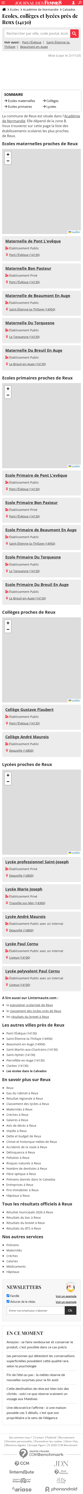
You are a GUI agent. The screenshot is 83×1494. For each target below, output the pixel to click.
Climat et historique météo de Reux (31, 1142)
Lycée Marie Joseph (23, 889)
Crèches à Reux (17, 1115)
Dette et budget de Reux (23, 1136)
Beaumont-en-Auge (34, 47)
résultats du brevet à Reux (30, 1017)
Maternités (14, 1250)
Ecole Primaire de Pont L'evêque (36, 475)
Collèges (52, 101)
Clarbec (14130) (17, 1066)
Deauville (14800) (21, 750)
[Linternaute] (22, 1472)
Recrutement (66, 1437)
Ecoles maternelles (21, 101)
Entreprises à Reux (19, 1185)
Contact (39, 1437)
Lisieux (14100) (19, 957)
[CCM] (22, 1463)
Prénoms (12, 1245)
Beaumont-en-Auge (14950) (25, 1044)
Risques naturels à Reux (23, 1163)
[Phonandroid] (61, 1489)
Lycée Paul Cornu (21, 943)
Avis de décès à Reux (21, 1125)
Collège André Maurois (27, 736)
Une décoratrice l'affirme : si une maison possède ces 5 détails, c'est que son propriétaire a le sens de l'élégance (36, 1413)
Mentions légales (16, 1445)
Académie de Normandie (41, 9)
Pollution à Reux (17, 1158)
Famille (14, 1296)
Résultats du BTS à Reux (23, 1228)
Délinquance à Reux (20, 1152)
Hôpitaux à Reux (18, 1196)
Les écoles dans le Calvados (26, 1071)
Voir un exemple (66, 1296)
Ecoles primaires (20, 106)
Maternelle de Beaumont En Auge (37, 295)
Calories (12, 1261)
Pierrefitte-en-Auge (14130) (25, 1060)
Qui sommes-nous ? (20, 1437)
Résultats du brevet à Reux (25, 1223)
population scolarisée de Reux (31, 1005)
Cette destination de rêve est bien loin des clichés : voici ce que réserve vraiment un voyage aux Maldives (38, 1394)
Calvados (69, 9)
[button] (8, 154)
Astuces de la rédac (22, 1301)
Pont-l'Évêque (32, 42)
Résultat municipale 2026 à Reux (29, 1212)
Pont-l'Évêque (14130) (24, 255)
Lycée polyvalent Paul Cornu (32, 971)
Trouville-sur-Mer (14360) (27, 903)
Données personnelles (19, 1441)
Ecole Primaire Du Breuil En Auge (37, 584)
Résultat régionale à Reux (24, 1098)
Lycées (51, 106)
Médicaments (16, 1266)
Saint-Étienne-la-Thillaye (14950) (32, 309)
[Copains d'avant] (22, 1480)
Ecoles (14, 9)
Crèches (12, 1256)
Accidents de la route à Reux (26, 1147)
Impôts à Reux (16, 1131)
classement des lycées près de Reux (35, 1011)
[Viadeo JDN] (61, 1480)
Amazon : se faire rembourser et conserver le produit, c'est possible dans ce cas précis (40, 1344)
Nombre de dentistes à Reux (26, 1168)
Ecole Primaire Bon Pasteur (31, 502)
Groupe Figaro (37, 1445)
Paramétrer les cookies (48, 1441)
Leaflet (75, 232)
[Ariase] (22, 1489)
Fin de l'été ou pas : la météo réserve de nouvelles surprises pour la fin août (36, 1377)
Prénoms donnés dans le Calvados (30, 1179)
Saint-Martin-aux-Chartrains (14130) (32, 1049)
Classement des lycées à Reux (27, 1104)
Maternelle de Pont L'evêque (33, 241)
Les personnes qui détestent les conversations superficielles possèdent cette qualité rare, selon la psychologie (41, 1361)
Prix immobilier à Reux (22, 1190)
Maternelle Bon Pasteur (28, 268)
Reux (9, 1088)
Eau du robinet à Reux (22, 1093)
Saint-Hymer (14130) (20, 1055)
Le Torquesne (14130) (24, 337)
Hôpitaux (12, 1272)
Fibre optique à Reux (21, 1174)
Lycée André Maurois (25, 916)
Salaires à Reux (17, 1120)
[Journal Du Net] (61, 1463)
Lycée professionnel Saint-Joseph (37, 861)
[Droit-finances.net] (61, 1472)
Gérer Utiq (71, 1441)
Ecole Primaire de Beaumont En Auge (41, 529)
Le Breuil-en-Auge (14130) (27, 364)
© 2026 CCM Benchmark (62, 1445)
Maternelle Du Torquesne (29, 322)
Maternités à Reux (19, 1109)
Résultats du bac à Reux (23, 1217)
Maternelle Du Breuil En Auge (33, 350)
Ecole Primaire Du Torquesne (33, 557)
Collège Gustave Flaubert (29, 709)
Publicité (51, 1437)
